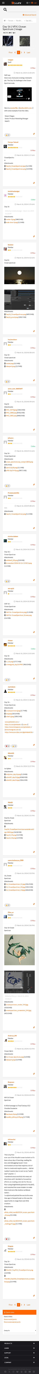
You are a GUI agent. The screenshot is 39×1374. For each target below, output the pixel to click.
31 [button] (19, 49)
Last (28, 52)
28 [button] (15, 49)
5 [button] (10, 46)
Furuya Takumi (13, 142)
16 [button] (27, 46)
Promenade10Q (13, 493)
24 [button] (8, 49)
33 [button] (22, 49)
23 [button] (7, 49)
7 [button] (13, 46)
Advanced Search (30, 15)
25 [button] (10, 49)
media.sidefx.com (25, 108)
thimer (10, 640)
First (10, 52)
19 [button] (32, 46)
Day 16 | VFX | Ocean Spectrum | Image (29, 21)
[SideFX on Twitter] (9, 1371)
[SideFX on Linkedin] (34, 1371)
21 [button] (35, 46)
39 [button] (32, 49)
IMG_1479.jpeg (11, 410)
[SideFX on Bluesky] (17, 1371)
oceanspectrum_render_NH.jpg (17, 1005)
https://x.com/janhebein (12, 724)
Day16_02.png (11, 838)
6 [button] (11, 46)
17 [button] (29, 46)
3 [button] (7, 46)
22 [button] (5, 49)
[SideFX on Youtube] (30, 1371)
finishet (10, 245)
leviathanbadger (14, 191)
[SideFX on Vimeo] (25, 1371)
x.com (24, 724)
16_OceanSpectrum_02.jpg (15, 887)
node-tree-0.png (11, 222)
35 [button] (26, 49)
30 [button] (18, 49)
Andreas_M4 (12, 1036)
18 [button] (30, 46)
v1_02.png (9, 661)
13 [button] (22, 46)
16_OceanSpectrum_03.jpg (15, 890)
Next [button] (4, 41)
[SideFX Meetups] (22, 1371)
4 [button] (8, 46)
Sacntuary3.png (11, 1114)
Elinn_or (11, 912)
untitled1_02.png (12, 560)
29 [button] (16, 49)
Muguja (10, 1246)
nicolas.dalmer (13, 536)
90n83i (10, 802)
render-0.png (10, 219)
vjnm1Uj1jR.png (11, 467)
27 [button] (13, 49)
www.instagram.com (12, 730)
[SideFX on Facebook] (5, 1371)
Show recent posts (10, 1319)
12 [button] (21, 46)
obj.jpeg (9, 714)
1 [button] (4, 46)
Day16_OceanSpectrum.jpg (15, 166)
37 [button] (29, 49)
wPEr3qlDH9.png (12, 470)
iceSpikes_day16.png (13, 774)
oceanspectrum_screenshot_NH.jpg (18, 1010)
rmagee (10, 60)
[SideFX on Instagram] (13, 1371)
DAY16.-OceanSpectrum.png (16, 612)
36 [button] (27, 49)
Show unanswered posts (12, 1322)
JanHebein (11, 687)
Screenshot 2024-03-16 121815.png (19, 563)
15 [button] (26, 46)
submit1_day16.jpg (12, 780)
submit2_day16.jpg (12, 777)
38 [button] (30, 49)
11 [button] (19, 46)
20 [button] (33, 46)
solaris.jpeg (10, 716)
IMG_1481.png (11, 416)
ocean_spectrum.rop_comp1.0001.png (19, 462)
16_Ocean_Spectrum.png (15, 1057)
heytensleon (12, 339)
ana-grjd (11, 588)
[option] (11, 41)
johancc (10, 438)
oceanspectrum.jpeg (13, 711)
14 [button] (24, 46)
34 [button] (24, 49)
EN (29, 3)
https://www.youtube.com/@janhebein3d (18, 732)
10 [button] (18, 46)
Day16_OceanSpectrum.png (16, 169)
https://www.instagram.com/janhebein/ (18, 727)
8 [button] (15, 46)
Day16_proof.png (12, 317)
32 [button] (21, 49)
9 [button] (16, 46)
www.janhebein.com (11, 722)
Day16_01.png (11, 835)
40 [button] (33, 49)
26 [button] (11, 49)
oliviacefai (11, 1139)
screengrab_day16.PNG (14, 664)
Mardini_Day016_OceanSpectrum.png (19, 1270)
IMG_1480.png (11, 413)
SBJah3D (11, 753)
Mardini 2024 (19, 21)
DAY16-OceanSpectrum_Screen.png (19, 615)
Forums (10, 21)
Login (35, 3)
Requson (11, 1082)
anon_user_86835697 (15, 389)
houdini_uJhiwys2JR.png (14, 1117)
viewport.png (10, 366)
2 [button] (5, 46)
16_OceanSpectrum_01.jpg (15, 884)
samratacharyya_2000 (15, 860)
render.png (9, 363)
